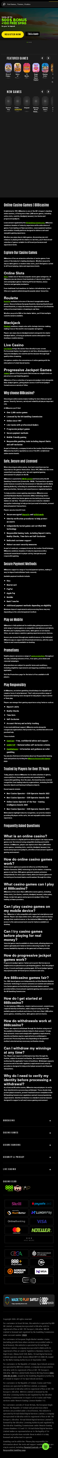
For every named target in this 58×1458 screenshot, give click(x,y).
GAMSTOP (11, 745)
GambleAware (12, 749)
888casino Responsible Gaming (39, 759)
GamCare (10, 740)
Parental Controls (31, 1447)
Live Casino (8, 349)
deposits (26, 514)
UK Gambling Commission (35, 223)
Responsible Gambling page (14, 1450)
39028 (24, 1335)
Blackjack (7, 326)
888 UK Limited (27, 479)
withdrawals (39, 514)
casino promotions (38, 656)
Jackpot (7, 373)
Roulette (7, 301)
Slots (6, 277)
